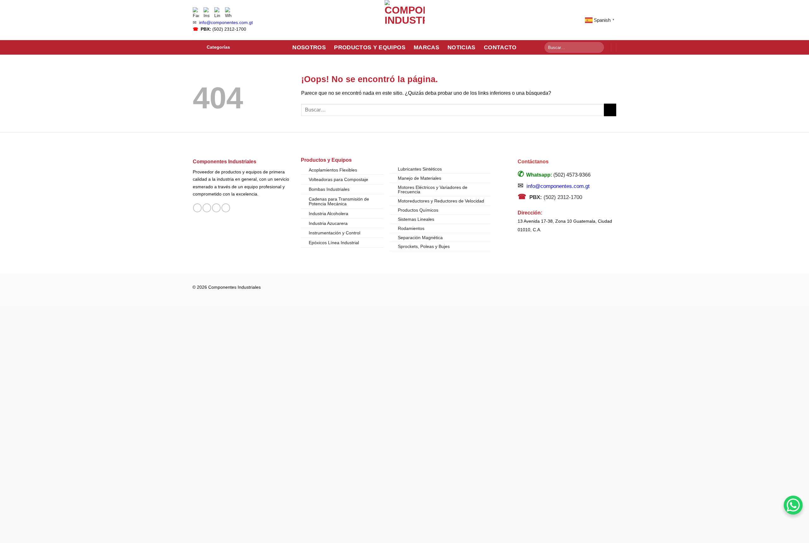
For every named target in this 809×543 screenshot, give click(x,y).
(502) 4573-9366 (572, 175)
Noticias (461, 47)
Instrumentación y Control (334, 232)
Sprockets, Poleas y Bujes (424, 246)
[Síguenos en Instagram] (207, 207)
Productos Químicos (418, 210)
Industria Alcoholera (328, 213)
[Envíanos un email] (216, 207)
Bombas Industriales (329, 189)
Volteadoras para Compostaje (338, 179)
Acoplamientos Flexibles (333, 169)
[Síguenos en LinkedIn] (226, 207)
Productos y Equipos (369, 47)
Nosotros (309, 47)
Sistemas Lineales (416, 219)
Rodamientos (411, 228)
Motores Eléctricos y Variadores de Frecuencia (432, 189)
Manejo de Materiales (419, 178)
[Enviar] (598, 47)
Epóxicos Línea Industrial (334, 242)
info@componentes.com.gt (226, 22)
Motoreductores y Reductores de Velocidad (441, 200)
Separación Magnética (420, 237)
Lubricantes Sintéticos (420, 169)
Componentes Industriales (224, 161)
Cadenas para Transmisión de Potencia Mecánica (339, 201)
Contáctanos (533, 161)
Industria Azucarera (328, 223)
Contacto (500, 47)
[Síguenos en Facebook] (197, 207)
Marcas (426, 47)
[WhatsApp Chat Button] (793, 505)
